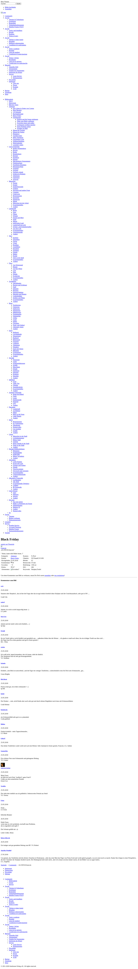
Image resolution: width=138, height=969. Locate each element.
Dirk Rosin (4, 679)
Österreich (16, 177)
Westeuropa (16, 310)
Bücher (7, 90)
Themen (11, 516)
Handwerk (16, 199)
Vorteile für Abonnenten (16, 70)
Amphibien (16, 247)
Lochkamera (17, 480)
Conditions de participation (17, 45)
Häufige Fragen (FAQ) (16, 27)
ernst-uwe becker (5, 768)
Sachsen (15, 170)
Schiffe (15, 365)
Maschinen (16, 367)
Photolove (16, 134)
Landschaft (12, 208)
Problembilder (17, 452)
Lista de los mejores (15, 61)
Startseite (4, 865)
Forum (7, 514)
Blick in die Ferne (18, 414)
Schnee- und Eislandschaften (22, 227)
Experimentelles (18, 205)
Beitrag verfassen (14, 518)
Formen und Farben (19, 465)
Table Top (16, 383)
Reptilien (16, 245)
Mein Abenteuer (18, 137)
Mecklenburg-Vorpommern (21, 161)
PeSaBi (3, 631)
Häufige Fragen (14, 529)
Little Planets (17, 416)
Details (15, 252)
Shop (6, 94)
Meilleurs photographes (16, 43)
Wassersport (17, 336)
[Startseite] (3, 12)
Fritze (2, 800)
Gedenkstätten (17, 296)
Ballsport (16, 332)
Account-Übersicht (15, 527)
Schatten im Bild (22, 128)
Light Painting (17, 462)
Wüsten (15, 216)
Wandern (16, 347)
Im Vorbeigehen (18, 423)
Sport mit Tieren (18, 349)
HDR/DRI (16, 454)
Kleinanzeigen (17, 78)
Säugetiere (16, 239)
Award (7, 18)
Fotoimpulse (17, 117)
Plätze (15, 412)
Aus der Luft (17, 228)
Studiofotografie (18, 187)
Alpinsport (16, 345)
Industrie (15, 289)
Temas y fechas (14, 58)
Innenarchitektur (18, 292)
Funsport (16, 341)
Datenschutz (9, 870)
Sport (10, 330)
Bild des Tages (13, 105)
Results (11, 32)
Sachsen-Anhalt (18, 172)
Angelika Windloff (6, 850)
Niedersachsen (17, 163)
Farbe (15, 396)
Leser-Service (17, 76)
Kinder (15, 185)
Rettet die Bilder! (18, 394)
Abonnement (13, 69)
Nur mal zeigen (18, 502)
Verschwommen (18, 469)
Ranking (11, 34)
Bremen (15, 156)
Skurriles (16, 376)
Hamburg (16, 157)
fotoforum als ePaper (15, 72)
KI (10, 513)
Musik (15, 201)
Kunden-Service (14, 525)
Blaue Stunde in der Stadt (21, 443)
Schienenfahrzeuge (19, 363)
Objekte (15, 385)
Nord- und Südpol (19, 325)
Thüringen (16, 176)
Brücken (15, 290)
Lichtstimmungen (18, 438)
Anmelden (8, 9)
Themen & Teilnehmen (16, 19)
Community (8, 16)
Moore (15, 221)
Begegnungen (17, 196)
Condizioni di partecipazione (18, 54)
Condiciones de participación (18, 63)
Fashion (15, 188)
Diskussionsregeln (15, 520)
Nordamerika (17, 314)
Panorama (12, 407)
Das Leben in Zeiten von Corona (23, 108)
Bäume (15, 267)
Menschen (12, 181)
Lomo (15, 398)
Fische (15, 241)
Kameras (16, 374)
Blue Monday (17, 110)
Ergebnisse (12, 21)
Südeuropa (16, 309)
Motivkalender (17, 143)
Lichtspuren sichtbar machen (26, 125)
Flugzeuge (16, 360)
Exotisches (16, 276)
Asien (15, 320)
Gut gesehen (17, 429)
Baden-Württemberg (19, 148)
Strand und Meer (18, 218)
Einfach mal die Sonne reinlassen (27, 119)
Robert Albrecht (5, 838)
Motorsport (16, 340)
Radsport (16, 338)
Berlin (15, 152)
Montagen (16, 451)
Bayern (15, 150)
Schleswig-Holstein (19, 174)
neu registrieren (59, 575)
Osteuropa (16, 307)
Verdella (3, 786)
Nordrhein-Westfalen (19, 165)
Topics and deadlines (15, 30)
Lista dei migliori (14, 52)
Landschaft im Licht (19, 225)
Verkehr (15, 442)
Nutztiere (16, 250)
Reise (10, 303)
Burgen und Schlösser (20, 285)
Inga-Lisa (3, 616)
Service (11, 74)
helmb (2, 693)
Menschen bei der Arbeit (21, 203)
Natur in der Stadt (18, 445)
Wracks (15, 496)
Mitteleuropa (17, 312)
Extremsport (17, 352)
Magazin (7, 65)
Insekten (15, 238)
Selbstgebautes (17, 505)
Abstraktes (12, 460)
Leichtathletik (17, 334)
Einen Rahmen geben (24, 126)
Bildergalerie (9, 99)
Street (11, 420)
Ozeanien (16, 323)
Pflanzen (15, 494)
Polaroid (15, 401)
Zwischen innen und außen (25, 123)
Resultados (12, 60)
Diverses (11, 500)
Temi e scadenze (14, 49)
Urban (11, 434)
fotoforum (12, 81)
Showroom (12, 103)
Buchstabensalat (18, 114)
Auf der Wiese (17, 269)
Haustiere (16, 249)
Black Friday (17, 116)
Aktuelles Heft (13, 67)
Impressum (8, 868)
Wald (14, 219)
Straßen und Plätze (19, 298)
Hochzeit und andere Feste (21, 190)
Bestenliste (12, 23)
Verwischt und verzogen (20, 471)
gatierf (3, 602)
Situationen (16, 425)
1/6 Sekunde (17, 112)
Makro (15, 254)
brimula (3, 663)
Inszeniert (16, 198)
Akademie (8, 92)
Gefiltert (15, 485)
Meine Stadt (17, 440)
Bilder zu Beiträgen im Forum (22, 503)
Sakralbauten (17, 283)
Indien (15, 321)
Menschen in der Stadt (20, 436)
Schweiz (15, 179)
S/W (14, 403)
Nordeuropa (17, 305)
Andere (15, 207)
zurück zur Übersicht (7, 544)
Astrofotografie (18, 232)
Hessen (15, 159)
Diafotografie (17, 400)
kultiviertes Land (18, 223)
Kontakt (15, 87)
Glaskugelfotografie (19, 474)
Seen (14, 212)
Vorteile (7, 533)
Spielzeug (16, 371)
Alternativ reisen (18, 327)
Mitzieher (16, 350)
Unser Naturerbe (14, 147)
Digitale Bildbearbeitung (17, 449)
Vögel (15, 243)
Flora (10, 263)
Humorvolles (17, 427)
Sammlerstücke (18, 387)
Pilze (14, 272)
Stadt (14, 287)
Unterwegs (16, 194)
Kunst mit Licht (18, 463)
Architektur (12, 281)
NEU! (11, 101)
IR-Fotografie (17, 487)
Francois (3, 548)
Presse (15, 85)
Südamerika (17, 316)
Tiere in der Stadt (18, 258)
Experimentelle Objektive (21, 483)
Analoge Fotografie (15, 392)
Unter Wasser (13, 491)
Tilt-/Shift (16, 482)
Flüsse (15, 214)
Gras (14, 270)
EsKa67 (3, 738)
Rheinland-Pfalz (18, 167)
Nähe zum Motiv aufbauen (25, 121)
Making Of (16, 507)
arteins (3, 647)
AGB (14, 89)
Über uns (16, 83)
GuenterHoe (4, 751)
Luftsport (16, 343)
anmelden (48, 575)
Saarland (15, 168)
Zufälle (15, 431)
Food (14, 381)
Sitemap (7, 874)
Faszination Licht (18, 139)
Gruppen (16, 192)
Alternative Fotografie (16, 478)
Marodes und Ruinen (19, 294)
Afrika (15, 318)
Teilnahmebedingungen (16, 25)
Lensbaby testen (18, 145)
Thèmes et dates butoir (16, 39)
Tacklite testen (17, 136)
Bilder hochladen (10, 7)
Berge (15, 210)
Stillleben (12, 380)
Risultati (11, 50)
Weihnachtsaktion (18, 141)
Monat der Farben (18, 132)
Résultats (12, 41)
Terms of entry (13, 36)
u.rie (2, 586)
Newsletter (12, 80)
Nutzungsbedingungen (16, 531)
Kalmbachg (4, 709)
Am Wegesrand (18, 265)
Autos (15, 361)
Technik (11, 358)
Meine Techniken (18, 456)
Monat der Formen (19, 130)
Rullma (3, 724)
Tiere (10, 236)
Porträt (15, 183)
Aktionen (12, 106)
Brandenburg (17, 154)
